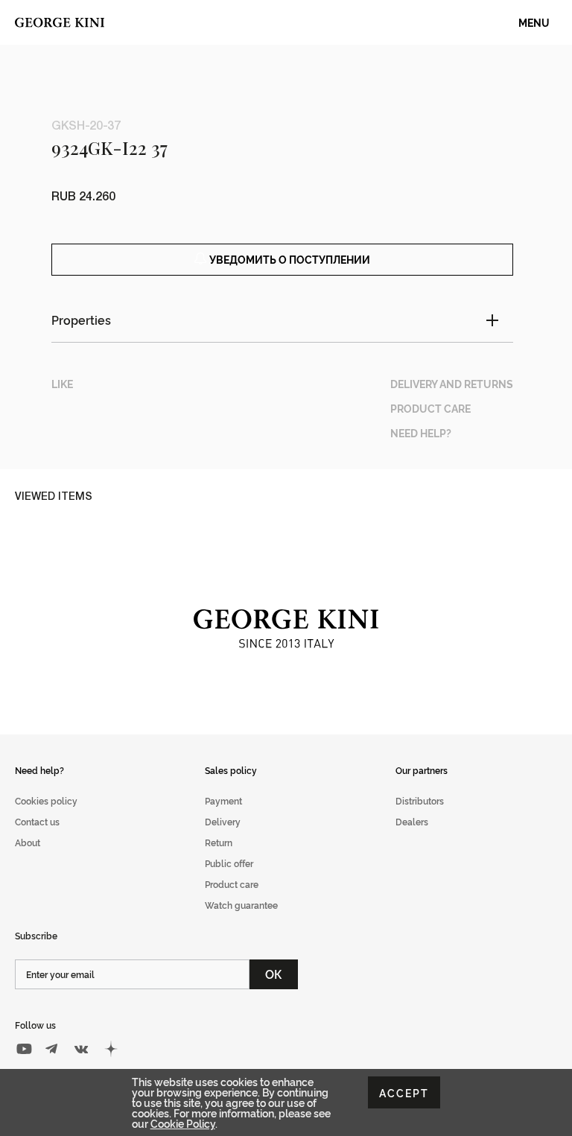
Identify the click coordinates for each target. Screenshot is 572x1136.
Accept (404, 1092)
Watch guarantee (241, 904)
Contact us (37, 821)
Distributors (419, 800)
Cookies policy (46, 800)
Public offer (229, 863)
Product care (231, 884)
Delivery (223, 821)
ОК (273, 973)
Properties (81, 319)
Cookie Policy (182, 1123)
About (27, 842)
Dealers (411, 821)
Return (218, 842)
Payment (223, 800)
